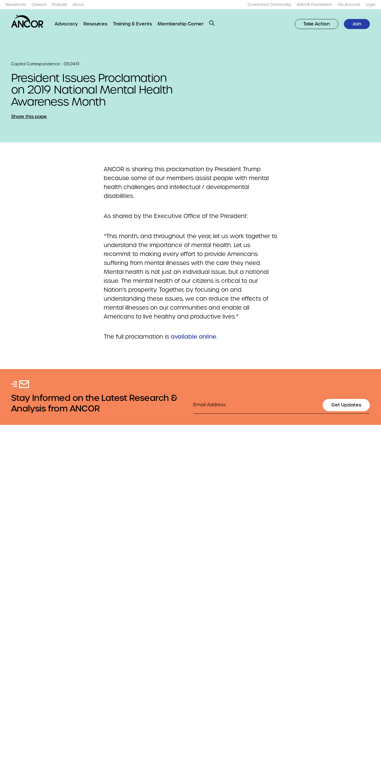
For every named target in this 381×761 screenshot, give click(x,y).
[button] (212, 23)
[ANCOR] (27, 21)
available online (193, 336)
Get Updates (346, 405)
